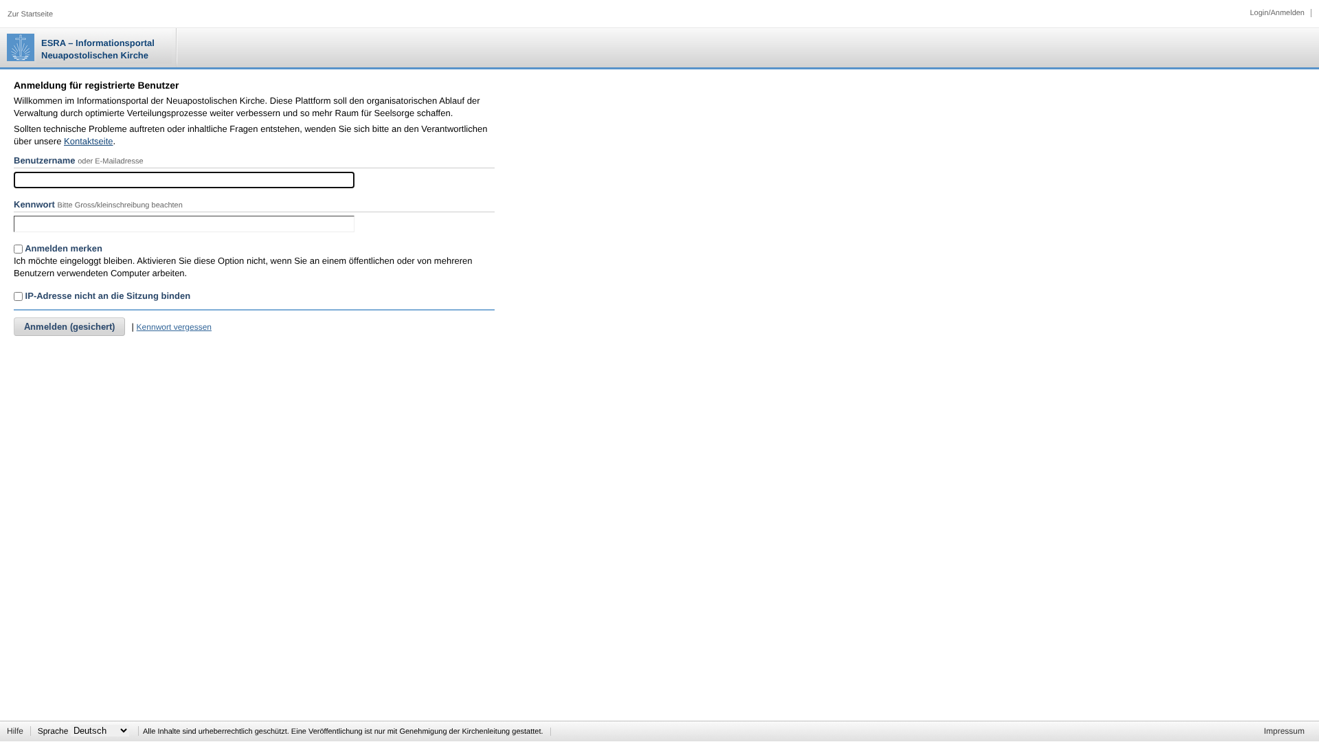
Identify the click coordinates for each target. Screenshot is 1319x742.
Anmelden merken (62, 248)
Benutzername (45, 160)
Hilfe (15, 731)
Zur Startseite (30, 14)
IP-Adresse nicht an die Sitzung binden (106, 296)
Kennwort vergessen (174, 327)
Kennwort (34, 204)
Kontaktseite (88, 141)
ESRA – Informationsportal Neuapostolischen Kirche (98, 49)
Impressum (1284, 731)
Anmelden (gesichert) (69, 327)
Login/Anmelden (1277, 13)
